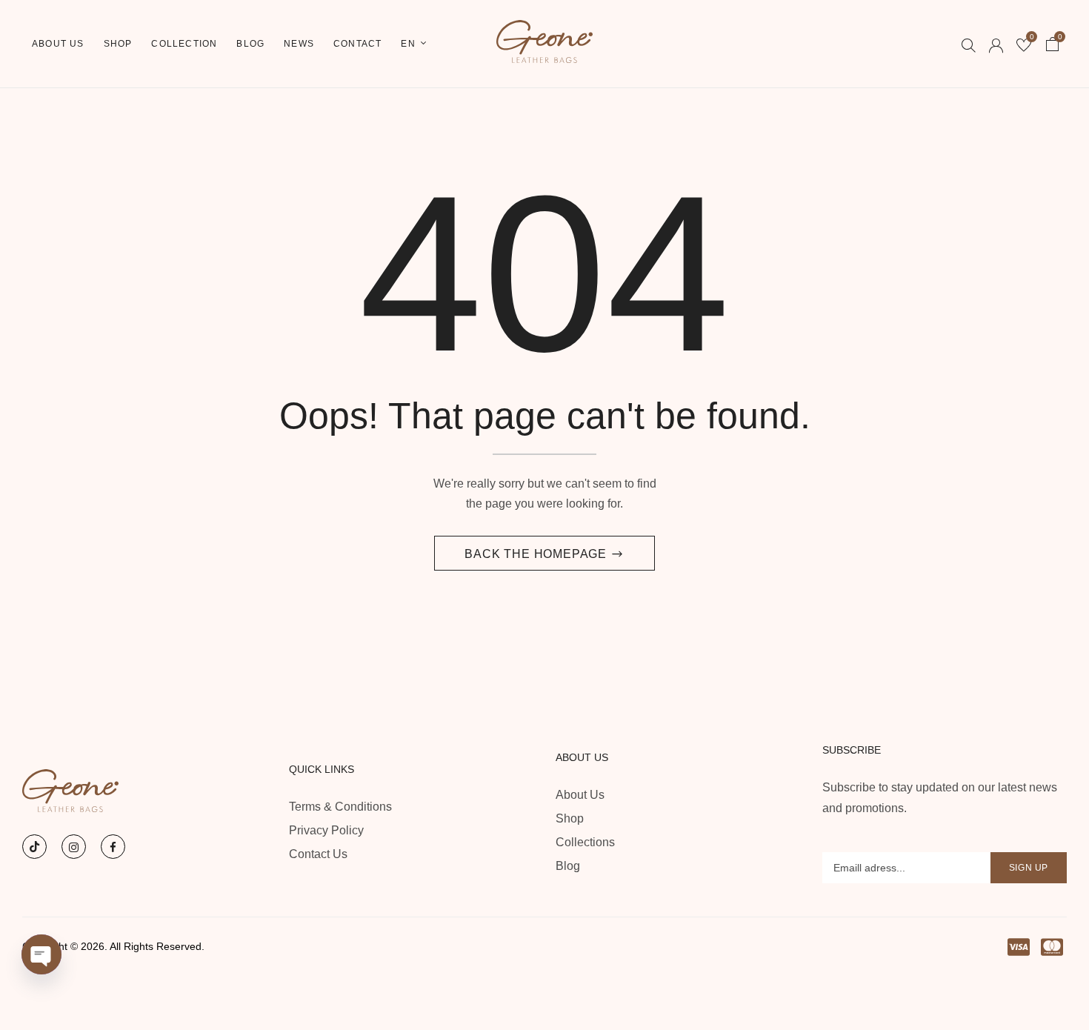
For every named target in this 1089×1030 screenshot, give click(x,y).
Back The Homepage (537, 554)
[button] (1052, 46)
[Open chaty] (41, 954)
